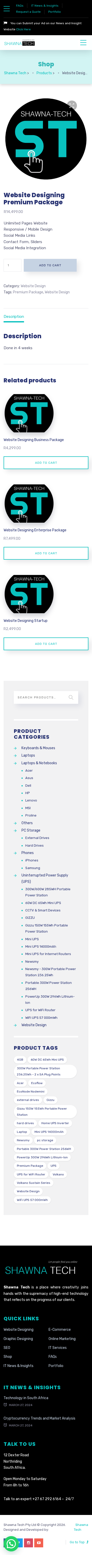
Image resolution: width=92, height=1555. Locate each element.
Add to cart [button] (46, 463)
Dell (28, 785)
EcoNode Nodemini (30, 1091)
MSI (28, 808)
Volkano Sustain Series (33, 1183)
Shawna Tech (81, 1527)
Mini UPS (32, 939)
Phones (27, 853)
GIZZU (30, 918)
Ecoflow (37, 1083)
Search (71, 697)
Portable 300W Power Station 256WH (48, 986)
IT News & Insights (45, 5)
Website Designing (18, 1329)
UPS (53, 1166)
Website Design (33, 286)
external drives (28, 1100)
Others (27, 823)
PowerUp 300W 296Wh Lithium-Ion (50, 1000)
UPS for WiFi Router (40, 1010)
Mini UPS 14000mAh (40, 946)
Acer (29, 770)
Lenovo (31, 800)
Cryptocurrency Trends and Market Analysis (39, 1418)
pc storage (45, 1140)
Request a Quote (28, 12)
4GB (20, 1059)
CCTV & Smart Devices (43, 910)
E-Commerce (60, 1329)
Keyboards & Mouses (38, 748)
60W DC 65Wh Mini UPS (43, 903)
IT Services (58, 1348)
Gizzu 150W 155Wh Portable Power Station (46, 928)
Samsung (32, 868)
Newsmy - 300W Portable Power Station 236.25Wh (50, 972)
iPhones (31, 860)
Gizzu (50, 1100)
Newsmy (32, 961)
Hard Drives (34, 845)
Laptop (22, 1132)
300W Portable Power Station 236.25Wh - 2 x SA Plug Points (39, 1071)
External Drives (37, 838)
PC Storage (30, 830)
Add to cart (50, 265)
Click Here (23, 29)
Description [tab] (14, 316)
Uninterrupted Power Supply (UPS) (44, 878)
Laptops (28, 755)
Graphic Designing (18, 1339)
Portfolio (54, 12)
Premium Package (28, 292)
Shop (8, 1357)
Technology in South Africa (26, 1398)
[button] (72, 106)
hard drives (25, 1123)
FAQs (20, 5)
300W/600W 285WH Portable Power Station (48, 892)
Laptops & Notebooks (39, 763)
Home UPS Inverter (55, 1123)
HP (27, 793)
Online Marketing (62, 1339)
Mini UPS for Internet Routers (48, 954)
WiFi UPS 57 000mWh (41, 1018)
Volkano (58, 1174)
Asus (29, 778)
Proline (31, 815)
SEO (7, 1348)
